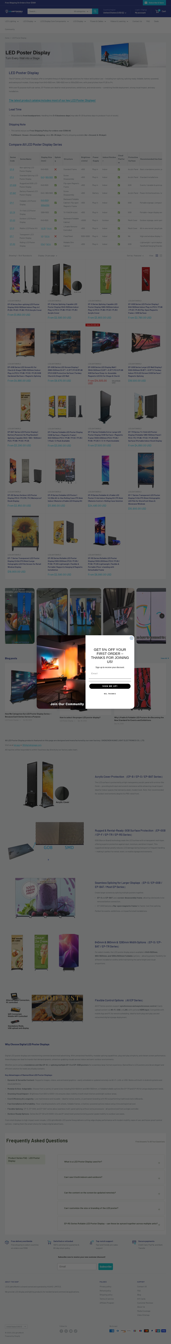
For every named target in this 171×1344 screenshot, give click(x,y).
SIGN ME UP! (110, 686)
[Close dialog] (131, 638)
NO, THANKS (110, 694)
